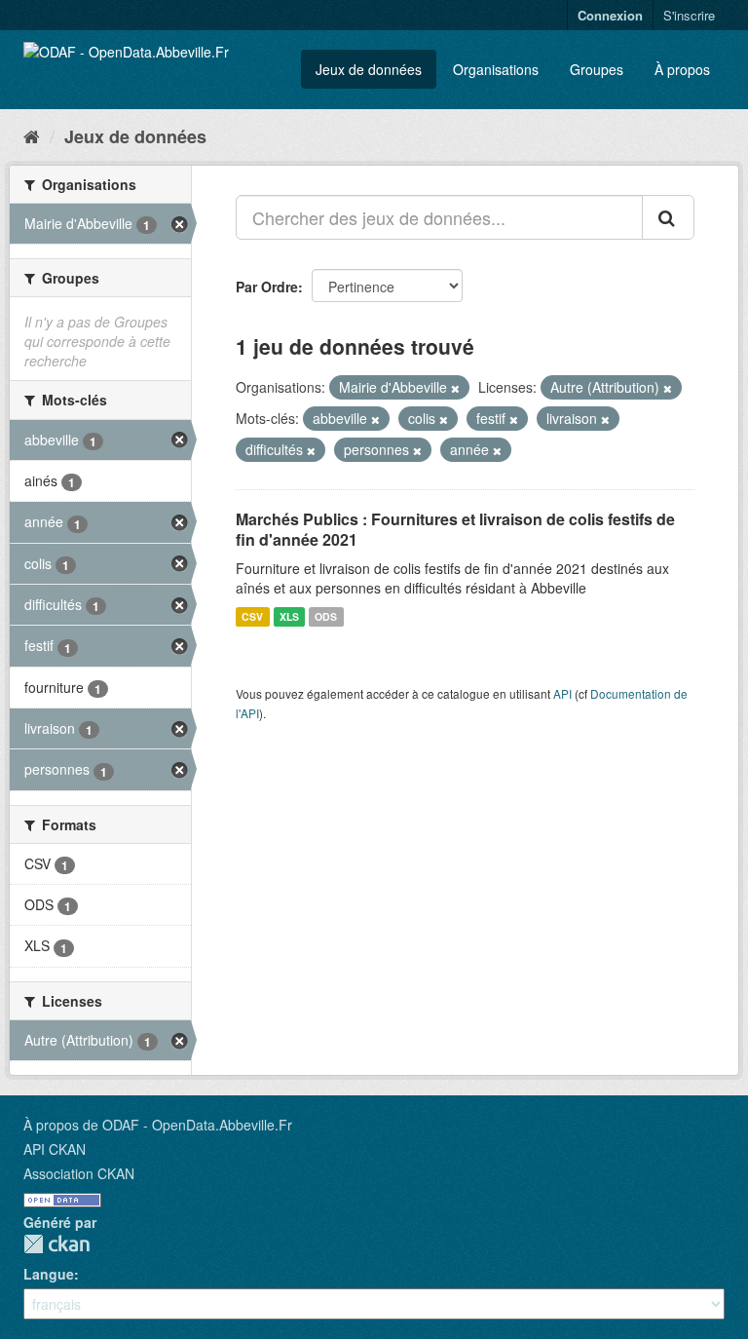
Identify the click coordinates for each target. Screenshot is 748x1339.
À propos (682, 69)
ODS (326, 616)
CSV (252, 616)
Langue (48, 1273)
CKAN (56, 1244)
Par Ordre (267, 286)
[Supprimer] (455, 388)
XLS (289, 616)
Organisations (496, 69)
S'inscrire (689, 15)
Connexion (610, 15)
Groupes (596, 69)
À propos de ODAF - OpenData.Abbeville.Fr (157, 1124)
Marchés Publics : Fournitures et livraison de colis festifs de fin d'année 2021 (455, 529)
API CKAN (54, 1149)
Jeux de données (369, 69)
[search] (668, 217)
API (562, 693)
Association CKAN (78, 1173)
